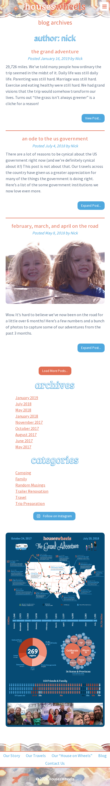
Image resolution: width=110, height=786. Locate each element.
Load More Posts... (55, 371)
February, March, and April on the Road (55, 226)
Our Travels (36, 755)
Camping (23, 472)
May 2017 (23, 446)
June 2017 (24, 440)
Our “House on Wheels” (72, 755)
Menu (104, 6)
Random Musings (30, 485)
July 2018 (23, 403)
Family (21, 478)
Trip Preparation (30, 503)
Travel (20, 497)
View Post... (93, 118)
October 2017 (27, 428)
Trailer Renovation (31, 491)
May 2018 (23, 409)
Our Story (11, 755)
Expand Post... (91, 205)
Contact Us (55, 763)
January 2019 (26, 397)
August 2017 (26, 434)
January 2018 (26, 416)
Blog (102, 755)
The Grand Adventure (55, 51)
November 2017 (29, 422)
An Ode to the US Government (55, 138)
